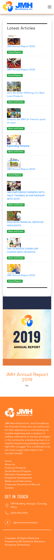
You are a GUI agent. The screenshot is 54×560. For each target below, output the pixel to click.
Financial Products (15, 468)
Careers (9, 488)
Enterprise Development (18, 478)
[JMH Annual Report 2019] (27, 330)
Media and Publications (18, 481)
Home (8, 461)
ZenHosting (23, 545)
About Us (10, 465)
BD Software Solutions (31, 542)
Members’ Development (18, 475)
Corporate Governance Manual (22, 485)
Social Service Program (18, 471)
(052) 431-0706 (19, 513)
